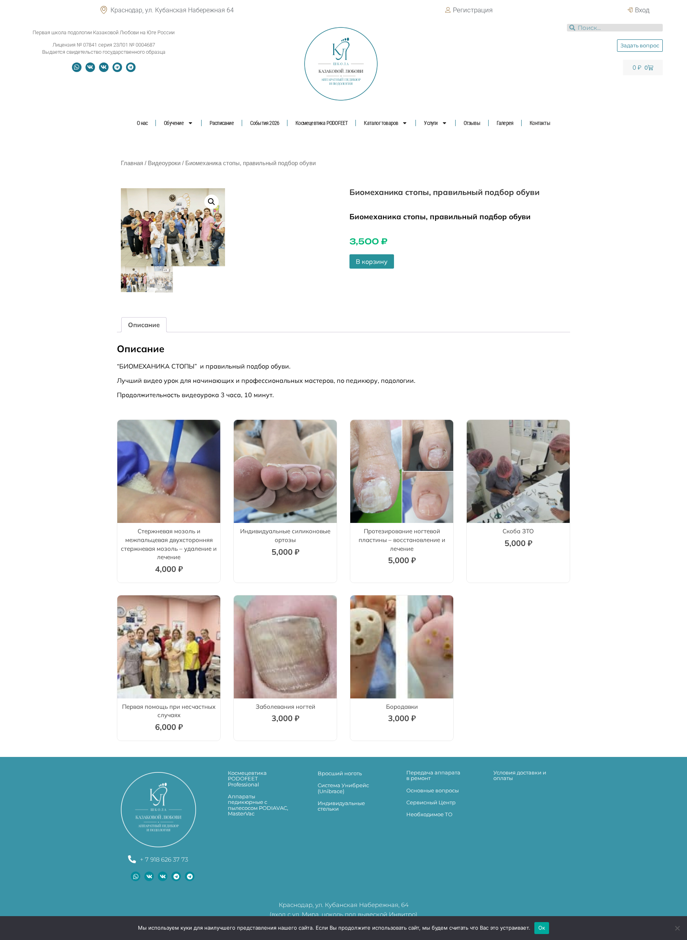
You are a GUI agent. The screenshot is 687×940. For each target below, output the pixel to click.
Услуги (430, 123)
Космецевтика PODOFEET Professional (247, 779)
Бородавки (402, 706)
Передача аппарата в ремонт (433, 775)
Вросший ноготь (340, 773)
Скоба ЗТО (518, 531)
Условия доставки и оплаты (519, 775)
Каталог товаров (381, 123)
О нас (142, 123)
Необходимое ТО (429, 814)
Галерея (505, 123)
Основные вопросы (432, 790)
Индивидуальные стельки (341, 806)
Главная (132, 163)
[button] (211, 202)
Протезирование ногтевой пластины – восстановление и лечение (402, 539)
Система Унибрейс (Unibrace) (343, 788)
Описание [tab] (144, 325)
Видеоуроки (164, 163)
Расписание (222, 123)
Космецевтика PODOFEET (321, 123)
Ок (541, 927)
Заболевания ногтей (285, 706)
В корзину (372, 261)
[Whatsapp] (77, 67)
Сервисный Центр (431, 802)
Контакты (540, 123)
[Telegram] (117, 67)
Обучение (174, 123)
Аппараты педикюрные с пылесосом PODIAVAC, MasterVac (258, 805)
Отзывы (472, 123)
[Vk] (90, 67)
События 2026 (264, 123)
